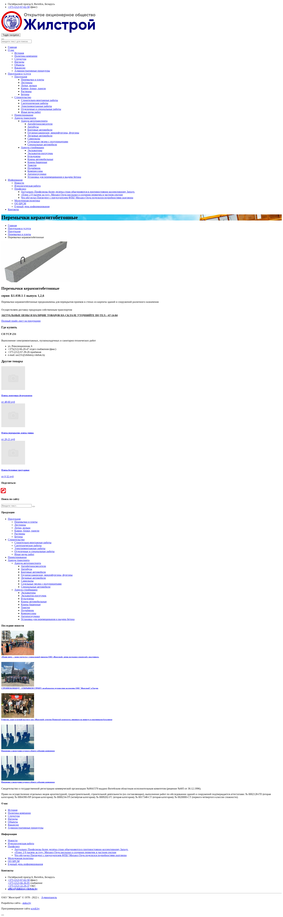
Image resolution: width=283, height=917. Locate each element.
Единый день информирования (31, 206)
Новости (19, 182)
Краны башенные (37, 162)
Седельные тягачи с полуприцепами (48, 141)
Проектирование (23, 115)
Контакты (13, 209)
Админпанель (49, 897)
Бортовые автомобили (40, 129)
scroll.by (35, 908)
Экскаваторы (35, 150)
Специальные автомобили (42, 144)
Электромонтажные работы (36, 106)
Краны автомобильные (40, 159)
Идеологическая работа (27, 185)
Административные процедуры (32, 70)
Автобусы (33, 126)
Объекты (19, 64)
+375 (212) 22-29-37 (19, 886)
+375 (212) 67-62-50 (19, 7)
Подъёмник (34, 168)
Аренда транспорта (25, 118)
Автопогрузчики (37, 174)
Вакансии (19, 67)
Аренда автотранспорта (34, 121)
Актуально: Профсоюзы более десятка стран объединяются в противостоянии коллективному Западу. (78, 191)
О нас (11, 50)
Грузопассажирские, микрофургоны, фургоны (53, 132)
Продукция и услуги (19, 73)
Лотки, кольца (29, 85)
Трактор (32, 165)
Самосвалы (34, 138)
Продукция (20, 76)
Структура (20, 59)
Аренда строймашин (32, 147)
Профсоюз (20, 188)
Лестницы (26, 82)
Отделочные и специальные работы (41, 109)
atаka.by (26, 903)
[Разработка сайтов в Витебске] (3, 490)
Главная (12, 47)
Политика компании (25, 56)
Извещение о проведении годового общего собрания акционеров (28, 751)
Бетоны (25, 94)
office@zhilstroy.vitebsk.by (23, 888)
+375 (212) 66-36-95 (19, 883)
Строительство (22, 97)
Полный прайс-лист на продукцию (21, 320)
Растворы (26, 91)
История (19, 53)
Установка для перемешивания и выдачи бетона (54, 177)
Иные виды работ (31, 112)
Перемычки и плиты (32, 79)
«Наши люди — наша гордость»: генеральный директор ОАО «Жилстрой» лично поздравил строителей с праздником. (50, 657)
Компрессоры (35, 171)
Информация (15, 180)
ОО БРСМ (20, 203)
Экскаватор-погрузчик (40, 153)
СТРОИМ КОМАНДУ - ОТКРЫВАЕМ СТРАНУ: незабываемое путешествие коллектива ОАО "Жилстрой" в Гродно (49, 688)
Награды (19, 61)
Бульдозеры (34, 156)
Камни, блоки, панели (33, 88)
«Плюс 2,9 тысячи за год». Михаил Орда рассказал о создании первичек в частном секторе (72, 194)
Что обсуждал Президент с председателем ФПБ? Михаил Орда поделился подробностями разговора (77, 197)
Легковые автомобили (40, 135)
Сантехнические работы (34, 103)
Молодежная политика (27, 200)
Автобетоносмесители (40, 123)
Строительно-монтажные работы (39, 100)
